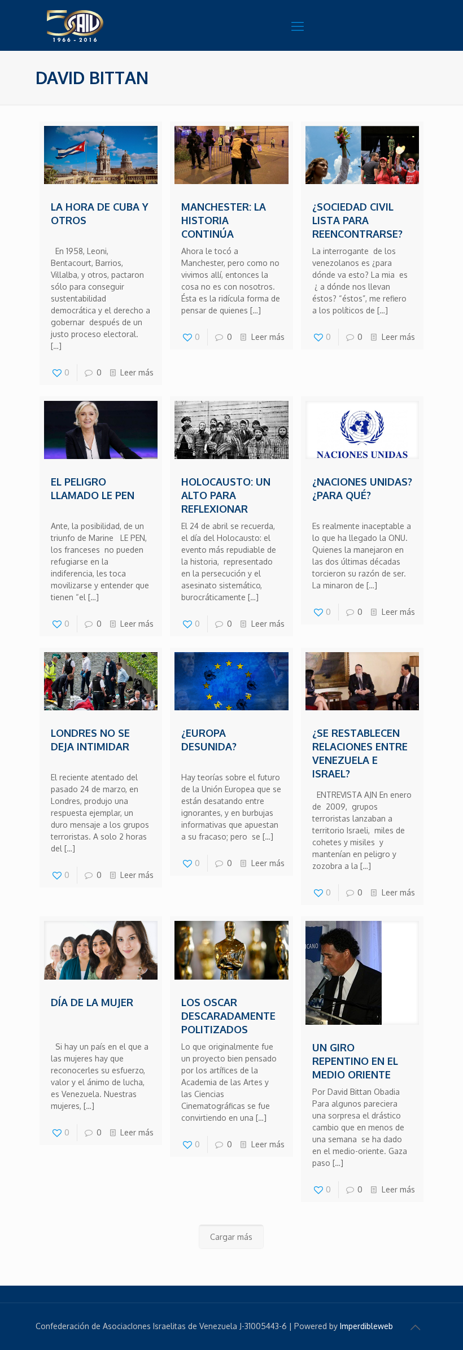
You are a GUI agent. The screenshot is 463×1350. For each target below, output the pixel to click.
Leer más (137, 372)
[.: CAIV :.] (103, 25)
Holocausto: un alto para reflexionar (225, 495)
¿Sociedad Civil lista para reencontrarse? (357, 220)
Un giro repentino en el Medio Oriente (355, 1061)
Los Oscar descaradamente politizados (228, 1016)
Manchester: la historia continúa (223, 220)
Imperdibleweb (366, 1326)
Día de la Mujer (92, 1002)
